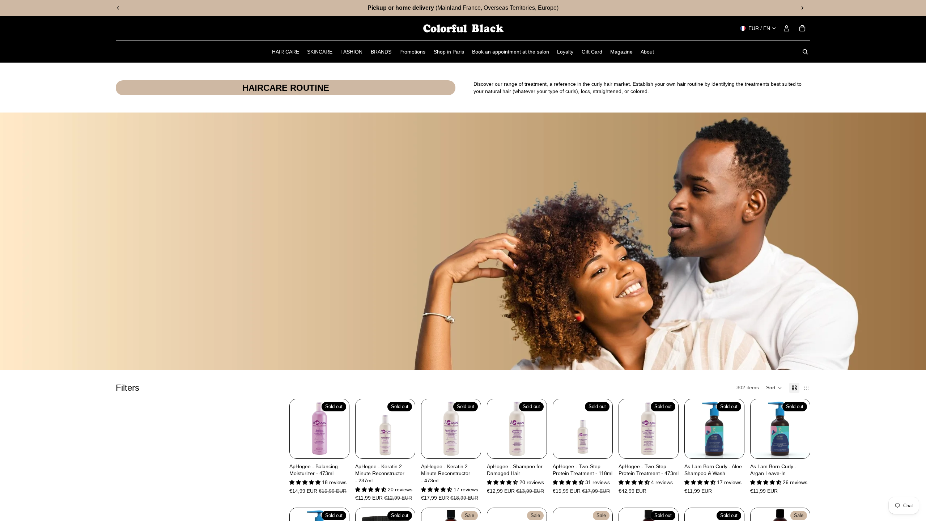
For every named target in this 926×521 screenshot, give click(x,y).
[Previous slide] (118, 8)
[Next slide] (802, 8)
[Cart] (802, 28)
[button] (774, 388)
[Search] (805, 52)
